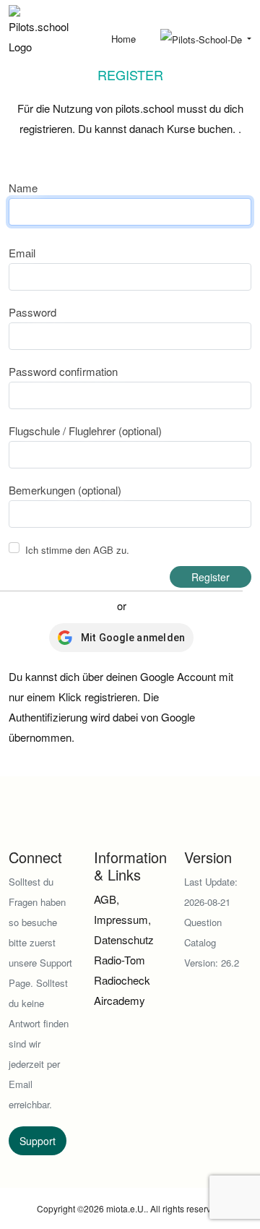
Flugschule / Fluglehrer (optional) (85, 430)
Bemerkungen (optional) (65, 489)
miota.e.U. (126, 1208)
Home (123, 39)
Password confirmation (63, 371)
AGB (103, 550)
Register (210, 577)
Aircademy (119, 1000)
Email (22, 252)
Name (23, 187)
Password (32, 312)
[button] (205, 39)
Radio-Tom (119, 959)
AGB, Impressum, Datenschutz (124, 919)
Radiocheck (122, 980)
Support (38, 1141)
